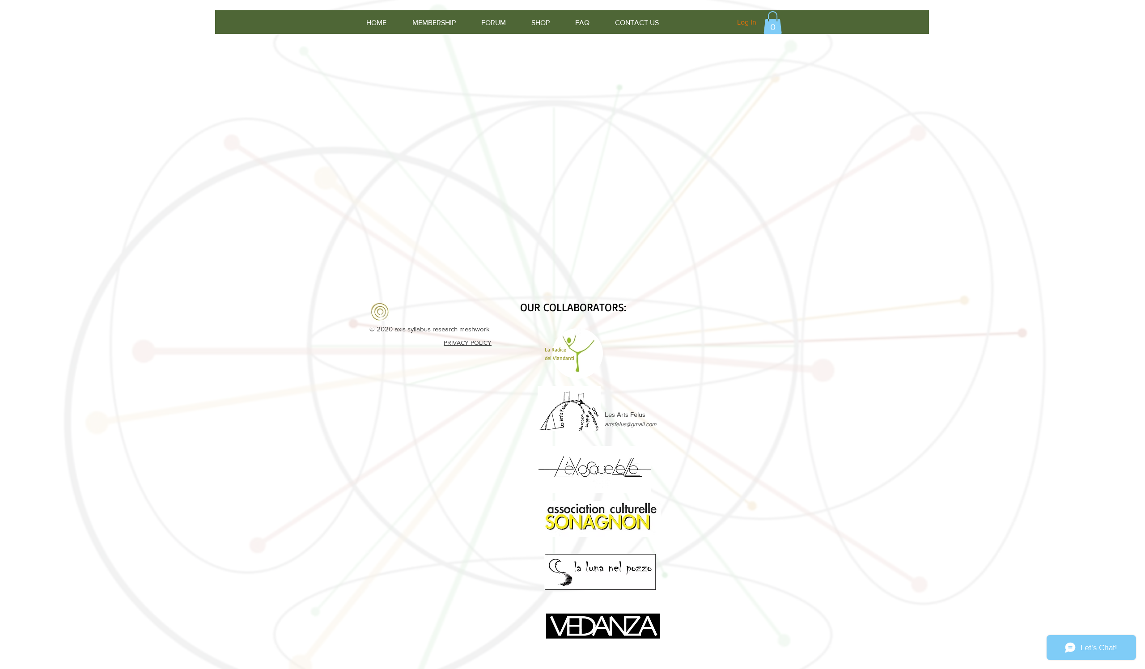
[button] (772, 22)
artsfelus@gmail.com (631, 424)
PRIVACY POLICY (468, 342)
